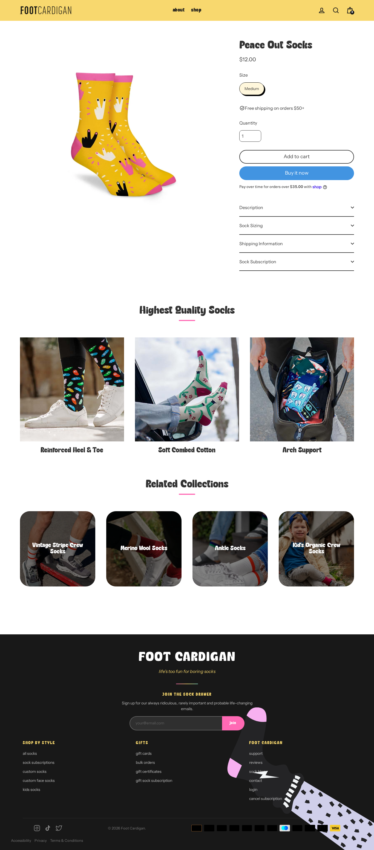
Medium (251, 88)
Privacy (40, 840)
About (179, 10)
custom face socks (39, 780)
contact (255, 780)
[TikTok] (48, 828)
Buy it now (297, 173)
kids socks (31, 789)
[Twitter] (59, 828)
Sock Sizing (251, 225)
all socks (30, 753)
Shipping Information (261, 243)
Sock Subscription (257, 261)
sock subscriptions (38, 762)
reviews (256, 762)
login (253, 789)
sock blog (257, 771)
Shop (196, 10)
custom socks (35, 771)
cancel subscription (265, 798)
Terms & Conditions (66, 840)
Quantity (248, 123)
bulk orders (145, 762)
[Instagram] (37, 828)
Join (233, 723)
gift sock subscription (154, 780)
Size (243, 75)
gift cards (144, 753)
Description (251, 207)
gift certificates (149, 771)
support (256, 753)
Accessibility (21, 840)
